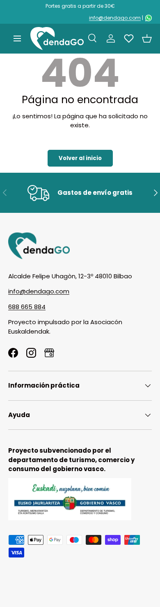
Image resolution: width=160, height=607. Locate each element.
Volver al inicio (80, 158)
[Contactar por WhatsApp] (148, 18)
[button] (147, 38)
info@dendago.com (115, 17)
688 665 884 (27, 306)
